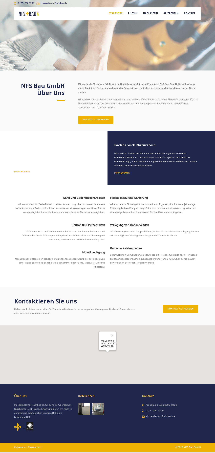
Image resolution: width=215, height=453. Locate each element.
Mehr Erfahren (22, 171)
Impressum (20, 447)
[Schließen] (112, 335)
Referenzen (171, 13)
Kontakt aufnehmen (96, 119)
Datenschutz (34, 447)
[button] (107, 354)
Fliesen (133, 13)
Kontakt (189, 13)
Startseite (116, 13)
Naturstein (150, 13)
